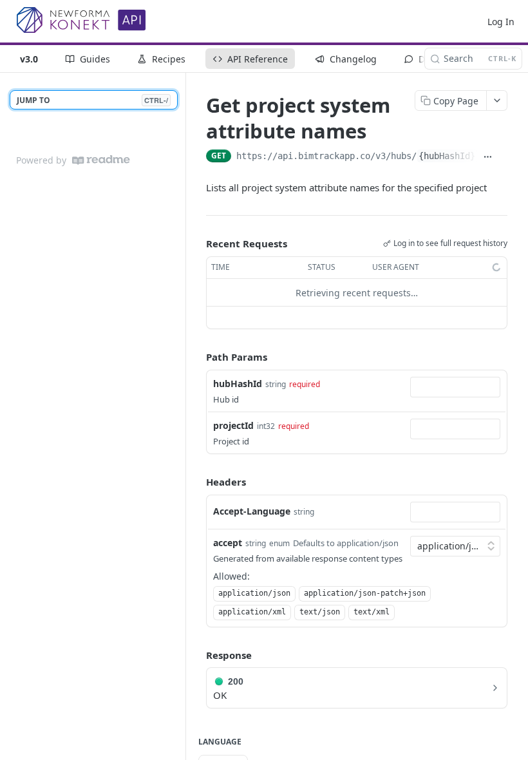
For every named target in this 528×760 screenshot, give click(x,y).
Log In (500, 21)
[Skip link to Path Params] (197, 357)
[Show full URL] (488, 157)
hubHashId (237, 383)
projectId (233, 425)
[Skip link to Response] (197, 655)
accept (227, 543)
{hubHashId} (447, 156)
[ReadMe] (101, 160)
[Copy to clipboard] (502, 157)
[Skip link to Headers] (197, 482)
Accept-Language (251, 511)
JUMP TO (92, 100)
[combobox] (455, 387)
